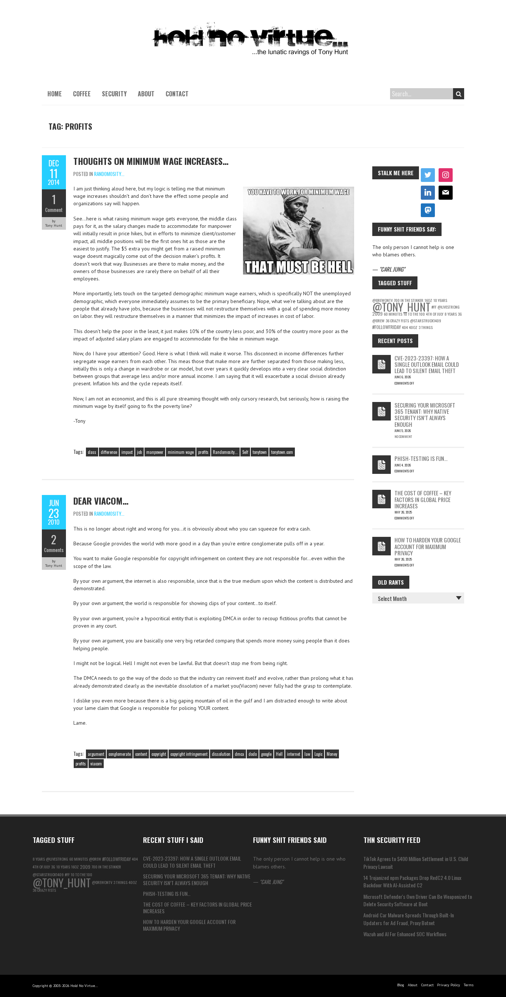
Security (114, 93)
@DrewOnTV (102, 882)
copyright (159, 754)
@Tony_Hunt (401, 307)
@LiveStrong (448, 307)
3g (460, 314)
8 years (451, 314)
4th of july (434, 314)
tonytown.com (282, 452)
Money (332, 754)
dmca (239, 754)
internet (293, 754)
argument (96, 754)
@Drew (378, 320)
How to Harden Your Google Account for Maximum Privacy (428, 546)
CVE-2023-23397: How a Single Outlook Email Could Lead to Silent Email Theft (427, 364)
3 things (426, 327)
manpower (154, 452)
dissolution (221, 754)
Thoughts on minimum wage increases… (151, 160)
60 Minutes (393, 314)
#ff (434, 307)
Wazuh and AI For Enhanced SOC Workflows (404, 934)
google (266, 754)
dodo (253, 754)
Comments (54, 550)
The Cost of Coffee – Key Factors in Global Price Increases (423, 499)
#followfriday (386, 326)
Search (458, 93)
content (141, 754)
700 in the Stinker (106, 867)
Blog (400, 985)
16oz (75, 867)
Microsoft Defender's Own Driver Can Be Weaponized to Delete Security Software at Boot (417, 900)
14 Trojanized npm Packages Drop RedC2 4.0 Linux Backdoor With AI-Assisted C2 (412, 881)
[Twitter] (428, 175)
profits (203, 452)
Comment (54, 209)
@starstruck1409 (425, 320)
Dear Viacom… (101, 500)
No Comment (403, 436)
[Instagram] (446, 175)
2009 (377, 313)
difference (109, 452)
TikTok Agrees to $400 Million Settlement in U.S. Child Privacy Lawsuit (415, 862)
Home (54, 93)
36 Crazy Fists (397, 320)
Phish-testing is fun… (421, 458)
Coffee (82, 93)
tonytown (260, 452)
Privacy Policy (448, 985)
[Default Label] (428, 193)
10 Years (440, 300)
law (307, 754)
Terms (468, 985)
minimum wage (181, 452)
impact (127, 452)
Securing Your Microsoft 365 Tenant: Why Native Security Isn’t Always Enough (425, 414)
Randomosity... (109, 173)
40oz (413, 327)
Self (245, 452)
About (146, 93)
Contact (177, 93)
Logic (318, 754)
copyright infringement (188, 754)
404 (405, 327)
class (92, 452)
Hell (279, 754)
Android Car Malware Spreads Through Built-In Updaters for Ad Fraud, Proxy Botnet (408, 918)
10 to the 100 (414, 314)
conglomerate (120, 754)
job (139, 452)
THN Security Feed (391, 839)
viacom (96, 764)
